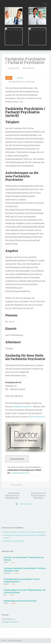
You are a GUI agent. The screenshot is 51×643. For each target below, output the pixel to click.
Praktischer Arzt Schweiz (14, 541)
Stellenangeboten (37, 416)
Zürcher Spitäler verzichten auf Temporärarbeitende (25, 532)
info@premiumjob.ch (22, 406)
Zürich (20, 78)
